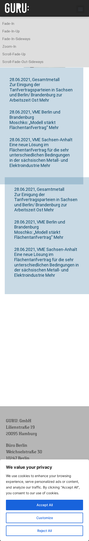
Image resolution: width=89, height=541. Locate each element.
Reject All (44, 531)
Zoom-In (9, 46)
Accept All (45, 505)
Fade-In (8, 23)
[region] (44, 500)
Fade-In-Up (11, 31)
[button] (80, 9)
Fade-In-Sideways (16, 39)
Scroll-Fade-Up (14, 54)
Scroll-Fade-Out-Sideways (22, 62)
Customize (44, 518)
